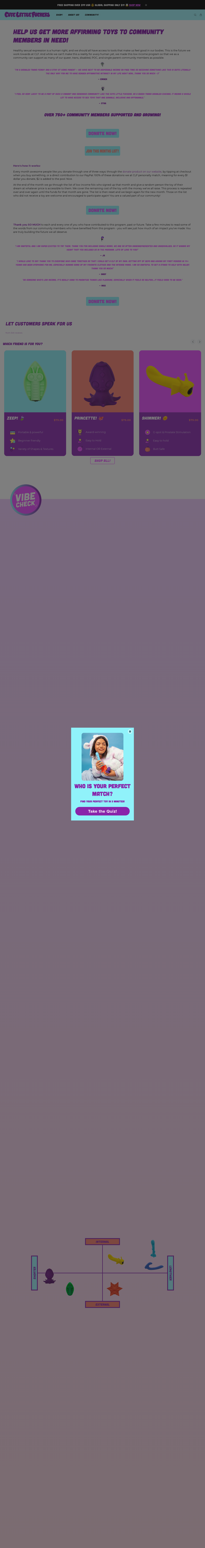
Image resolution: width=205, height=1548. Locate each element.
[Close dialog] (130, 731)
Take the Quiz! (102, 811)
